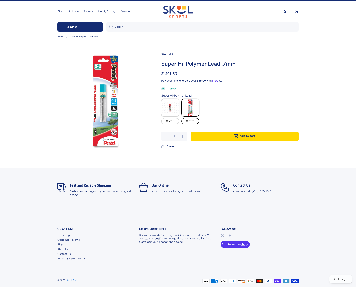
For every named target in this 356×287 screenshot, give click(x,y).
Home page (64, 235)
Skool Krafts (72, 280)
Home (60, 36)
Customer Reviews (68, 239)
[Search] (109, 27)
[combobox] (202, 27)
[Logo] (178, 12)
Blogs (60, 244)
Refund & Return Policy (71, 258)
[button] (297, 11)
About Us (62, 249)
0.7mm (190, 121)
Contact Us (64, 253)
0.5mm (170, 121)
